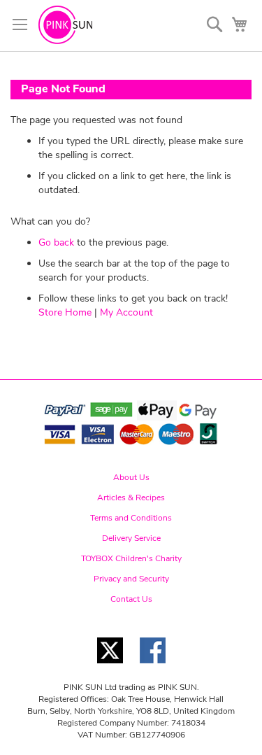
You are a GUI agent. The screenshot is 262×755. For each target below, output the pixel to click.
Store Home (65, 312)
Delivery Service (131, 538)
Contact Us (131, 599)
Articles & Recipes (131, 497)
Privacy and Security (131, 578)
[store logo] (65, 25)
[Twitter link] (110, 667)
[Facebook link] (153, 667)
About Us (131, 477)
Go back (56, 242)
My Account (126, 312)
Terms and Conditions (131, 517)
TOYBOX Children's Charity (131, 558)
